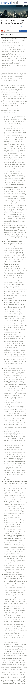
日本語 (25, 6)
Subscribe (23, 30)
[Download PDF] (5, 31)
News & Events (5, 11)
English (19, 6)
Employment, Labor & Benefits (16, 27)
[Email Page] (2, 31)
